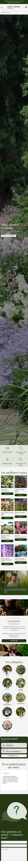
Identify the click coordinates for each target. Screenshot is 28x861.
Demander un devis (14, 755)
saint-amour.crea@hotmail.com (13, 751)
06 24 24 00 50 (9, 745)
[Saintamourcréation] (13, 7)
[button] (25, 7)
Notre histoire (14, 640)
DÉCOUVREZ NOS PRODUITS (8, 235)
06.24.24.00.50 (17, 2)
